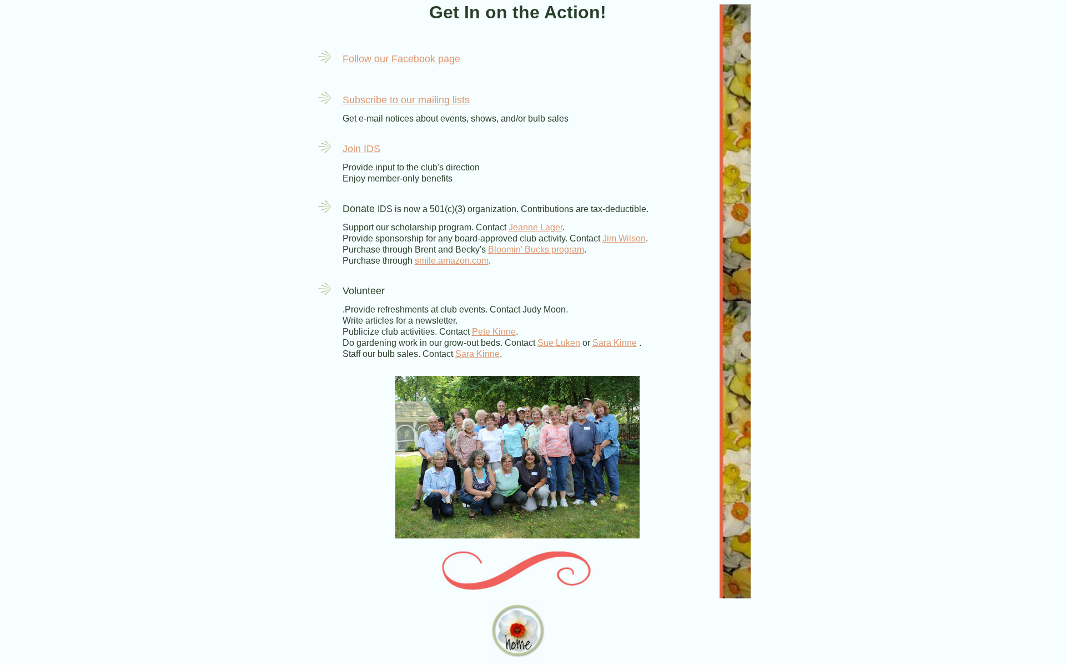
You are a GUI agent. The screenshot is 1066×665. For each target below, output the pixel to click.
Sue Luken (558, 342)
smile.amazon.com (452, 260)
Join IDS (361, 148)
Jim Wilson (624, 238)
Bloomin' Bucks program (536, 249)
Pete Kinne (494, 331)
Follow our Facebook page (401, 58)
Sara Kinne (614, 342)
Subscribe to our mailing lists (406, 99)
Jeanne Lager (535, 227)
